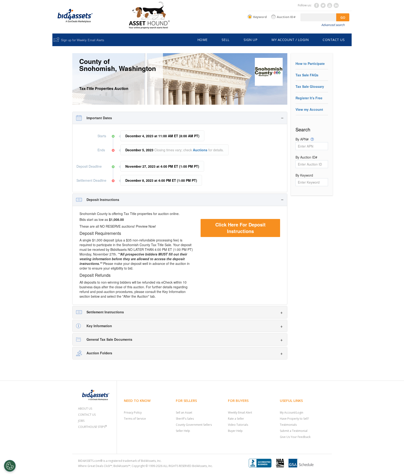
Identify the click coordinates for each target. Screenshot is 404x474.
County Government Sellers (194, 425)
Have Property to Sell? (294, 419)
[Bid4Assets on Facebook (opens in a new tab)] (316, 6)
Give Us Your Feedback (295, 437)
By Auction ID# (306, 157)
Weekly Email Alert (240, 413)
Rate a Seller (236, 419)
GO (342, 17)
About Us (85, 409)
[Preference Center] (10, 466)
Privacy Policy (133, 413)
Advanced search (333, 25)
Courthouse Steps (92, 427)
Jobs (81, 421)
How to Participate (310, 63)
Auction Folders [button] (99, 353)
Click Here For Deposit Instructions (240, 228)
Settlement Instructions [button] (105, 312)
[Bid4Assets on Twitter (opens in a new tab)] (323, 6)
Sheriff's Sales (185, 419)
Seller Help (183, 431)
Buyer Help (235, 431)
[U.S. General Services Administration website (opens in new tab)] (303, 462)
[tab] (179, 118)
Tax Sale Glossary (310, 86)
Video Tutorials (238, 425)
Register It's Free (309, 98)
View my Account (309, 109)
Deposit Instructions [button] (103, 199)
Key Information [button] (99, 325)
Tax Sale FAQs (307, 75)
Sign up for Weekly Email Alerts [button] (82, 40)
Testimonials (288, 425)
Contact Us (87, 415)
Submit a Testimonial (293, 431)
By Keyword (304, 175)
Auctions (200, 150)
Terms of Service (135, 419)
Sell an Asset (184, 413)
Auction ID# (286, 17)
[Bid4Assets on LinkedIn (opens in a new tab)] (336, 6)
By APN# (305, 139)
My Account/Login (291, 413)
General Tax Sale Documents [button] (109, 339)
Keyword (260, 17)
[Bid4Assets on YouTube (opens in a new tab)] (329, 6)
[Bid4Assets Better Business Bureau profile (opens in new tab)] (262, 462)
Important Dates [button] (99, 117)
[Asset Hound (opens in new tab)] (149, 15)
